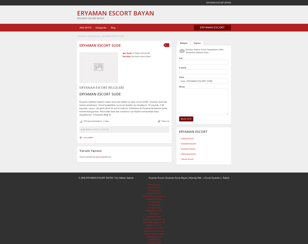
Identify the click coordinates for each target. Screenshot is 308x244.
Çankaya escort (154, 208)
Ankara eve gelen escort (154, 219)
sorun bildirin (88, 137)
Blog (113, 27)
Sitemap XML (195, 178)
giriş (98, 157)
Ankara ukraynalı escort (154, 231)
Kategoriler (101, 27)
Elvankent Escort (188, 144)
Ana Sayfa (82, 36)
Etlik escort (154, 214)
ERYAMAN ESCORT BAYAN (115, 13)
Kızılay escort (154, 205)
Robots (226, 178)
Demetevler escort (154, 211)
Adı (180, 58)
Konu (181, 77)
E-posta (182, 68)
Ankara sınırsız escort (154, 228)
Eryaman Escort (94, 36)
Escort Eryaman (212, 178)
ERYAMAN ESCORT (212, 27)
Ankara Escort (187, 139)
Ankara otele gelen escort (154, 222)
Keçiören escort (154, 216)
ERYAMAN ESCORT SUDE (100, 45)
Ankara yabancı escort (154, 234)
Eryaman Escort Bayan (176, 178)
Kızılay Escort (154, 190)
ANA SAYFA (85, 27)
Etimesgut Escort (188, 154)
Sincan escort (154, 202)
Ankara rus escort (154, 225)
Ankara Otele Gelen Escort (154, 196)
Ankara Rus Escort (154, 199)
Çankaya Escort (154, 193)
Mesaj (182, 87)
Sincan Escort (187, 159)
